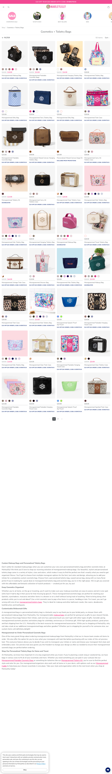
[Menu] (3, 7)
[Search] (8, 7)
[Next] (62, 419)
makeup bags (59, 615)
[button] (107, 37)
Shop (3, 28)
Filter (7, 37)
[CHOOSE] (24, 64)
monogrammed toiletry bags (31, 602)
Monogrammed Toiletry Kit (72, 660)
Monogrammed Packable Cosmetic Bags (18, 660)
